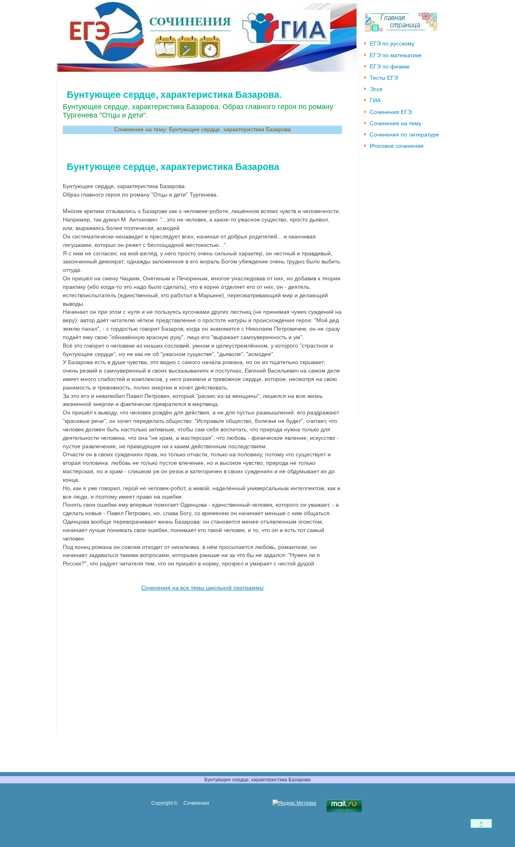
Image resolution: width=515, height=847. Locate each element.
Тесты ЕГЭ (384, 78)
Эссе (376, 89)
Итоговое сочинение (397, 146)
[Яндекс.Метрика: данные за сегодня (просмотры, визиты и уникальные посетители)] (294, 803)
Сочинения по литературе (404, 135)
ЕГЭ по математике (396, 55)
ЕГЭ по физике (390, 67)
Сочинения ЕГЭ (391, 112)
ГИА (375, 100)
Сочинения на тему (395, 123)
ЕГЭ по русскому (392, 44)
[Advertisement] (202, 656)
